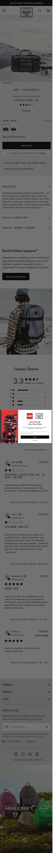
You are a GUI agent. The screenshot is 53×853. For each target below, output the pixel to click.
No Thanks (35, 440)
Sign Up (35, 437)
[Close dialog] (50, 411)
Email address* (24, 430)
